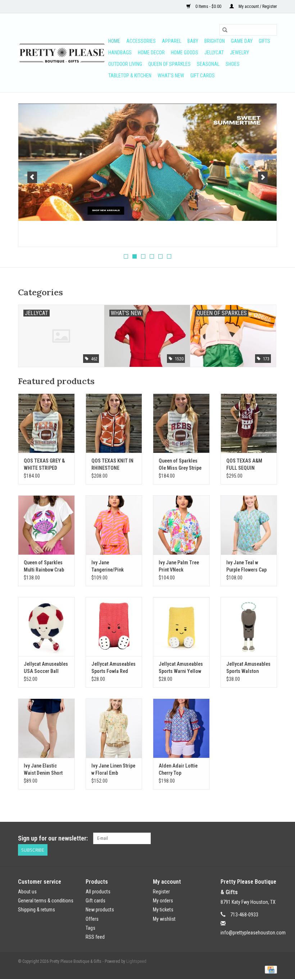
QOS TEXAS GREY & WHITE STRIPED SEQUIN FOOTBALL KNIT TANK (44, 465)
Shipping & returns (36, 909)
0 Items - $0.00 (208, 6)
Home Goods (184, 52)
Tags (90, 928)
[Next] (263, 177)
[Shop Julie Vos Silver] (147, 151)
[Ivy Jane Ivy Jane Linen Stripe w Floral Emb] (114, 728)
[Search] (224, 30)
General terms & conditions (45, 900)
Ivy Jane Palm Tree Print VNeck (179, 566)
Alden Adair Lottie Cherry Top (178, 769)
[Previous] (32, 177)
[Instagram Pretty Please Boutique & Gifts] (271, 838)
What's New (171, 75)
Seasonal (208, 64)
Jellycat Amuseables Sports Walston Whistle (248, 668)
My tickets (163, 909)
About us (27, 891)
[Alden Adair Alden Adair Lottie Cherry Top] (181, 728)
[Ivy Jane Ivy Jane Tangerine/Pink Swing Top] (114, 525)
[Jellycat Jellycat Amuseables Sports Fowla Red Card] (114, 626)
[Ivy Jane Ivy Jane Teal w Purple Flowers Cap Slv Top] (249, 525)
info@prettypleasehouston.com (253, 932)
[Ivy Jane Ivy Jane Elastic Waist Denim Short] (46, 728)
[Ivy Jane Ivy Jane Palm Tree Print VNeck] (181, 525)
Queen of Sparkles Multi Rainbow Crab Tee (44, 566)
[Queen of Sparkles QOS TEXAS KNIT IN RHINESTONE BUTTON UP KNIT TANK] (114, 423)
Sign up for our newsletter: (53, 838)
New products (100, 909)
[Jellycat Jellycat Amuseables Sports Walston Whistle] (249, 626)
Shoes (233, 64)
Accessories (141, 41)
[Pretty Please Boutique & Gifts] (62, 53)
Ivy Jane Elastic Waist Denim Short (43, 769)
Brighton (214, 41)
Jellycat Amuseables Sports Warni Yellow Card (181, 668)
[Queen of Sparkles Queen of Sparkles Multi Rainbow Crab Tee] (46, 525)
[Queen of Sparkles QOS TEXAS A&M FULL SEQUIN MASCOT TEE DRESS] (249, 423)
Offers (92, 919)
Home (114, 41)
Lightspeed (136, 961)
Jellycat (214, 52)
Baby (192, 41)
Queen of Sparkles (169, 64)
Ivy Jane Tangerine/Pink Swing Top (107, 566)
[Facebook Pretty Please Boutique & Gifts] (258, 838)
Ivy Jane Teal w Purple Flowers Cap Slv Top (246, 566)
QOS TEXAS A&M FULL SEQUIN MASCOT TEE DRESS (247, 465)
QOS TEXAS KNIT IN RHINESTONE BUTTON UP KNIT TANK (112, 465)
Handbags (120, 52)
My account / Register (257, 6)
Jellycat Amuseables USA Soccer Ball (46, 667)
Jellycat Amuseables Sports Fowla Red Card (113, 668)
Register (161, 891)
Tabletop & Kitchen (129, 75)
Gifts (264, 41)
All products (98, 891)
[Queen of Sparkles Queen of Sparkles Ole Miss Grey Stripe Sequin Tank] (181, 423)
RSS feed (95, 937)
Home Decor (151, 52)
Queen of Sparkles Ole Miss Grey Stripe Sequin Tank (180, 465)
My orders (163, 900)
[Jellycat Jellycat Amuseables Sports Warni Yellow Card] (181, 626)
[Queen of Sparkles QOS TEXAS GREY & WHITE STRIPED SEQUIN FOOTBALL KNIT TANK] (46, 423)
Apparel (171, 41)
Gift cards (202, 75)
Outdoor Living (125, 64)
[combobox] (248, 30)
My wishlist (164, 919)
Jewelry (239, 52)
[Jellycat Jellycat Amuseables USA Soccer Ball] (46, 626)
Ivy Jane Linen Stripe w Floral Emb (113, 769)
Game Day (242, 41)
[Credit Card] (269, 969)
